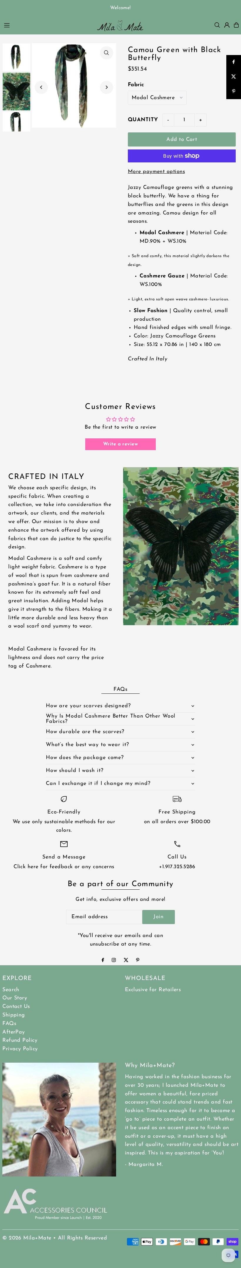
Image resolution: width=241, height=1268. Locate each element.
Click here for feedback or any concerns (64, 867)
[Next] (106, 87)
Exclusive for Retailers (153, 990)
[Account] (227, 25)
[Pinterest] (137, 961)
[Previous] (41, 87)
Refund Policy (19, 1040)
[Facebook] (103, 961)
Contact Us (16, 1006)
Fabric (136, 85)
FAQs (9, 1023)
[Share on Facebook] (233, 62)
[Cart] (236, 25)
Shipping (13, 1015)
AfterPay (13, 1032)
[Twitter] (126, 961)
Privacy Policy (20, 1049)
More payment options (156, 171)
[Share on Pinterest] (233, 91)
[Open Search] (217, 25)
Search (10, 990)
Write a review (120, 444)
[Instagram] (114, 961)
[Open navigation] (46, 25)
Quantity (143, 120)
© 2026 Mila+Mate (26, 1238)
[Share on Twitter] (233, 77)
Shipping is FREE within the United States (121, 8)
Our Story (14, 998)
